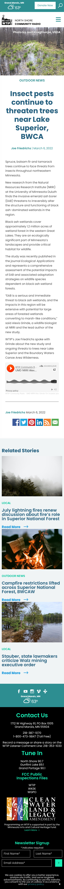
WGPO (32, 792)
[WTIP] (21, 19)
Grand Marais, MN (14, 3)
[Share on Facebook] (16, 422)
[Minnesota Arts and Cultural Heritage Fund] (32, 809)
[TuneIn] (45, 691)
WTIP (32, 785)
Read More (11, 526)
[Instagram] (32, 691)
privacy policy (36, 884)
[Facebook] (19, 691)
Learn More (31, 830)
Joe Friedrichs (21, 148)
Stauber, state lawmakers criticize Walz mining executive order (29, 660)
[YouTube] (25, 691)
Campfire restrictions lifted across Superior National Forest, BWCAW (31, 587)
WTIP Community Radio (15, 393)
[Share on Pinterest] (31, 422)
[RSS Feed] (47, 422)
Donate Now (45, 5)
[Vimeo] (39, 691)
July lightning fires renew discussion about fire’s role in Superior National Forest (31, 514)
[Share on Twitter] (23, 422)
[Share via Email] (55, 422)
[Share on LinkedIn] (39, 422)
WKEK (32, 789)
